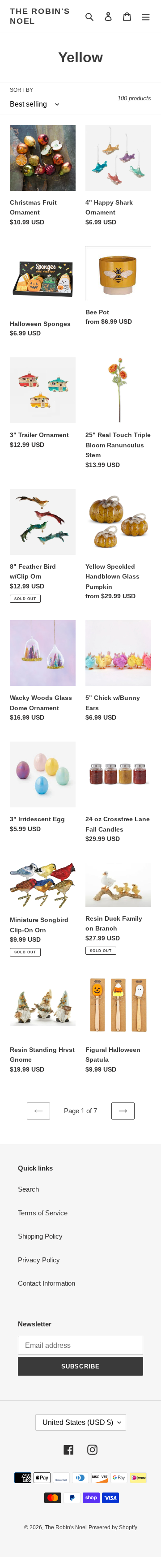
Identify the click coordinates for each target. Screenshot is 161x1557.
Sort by (21, 90)
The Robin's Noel (40, 16)
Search (28, 1189)
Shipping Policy (40, 1236)
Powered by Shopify (113, 1527)
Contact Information (46, 1283)
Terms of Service (43, 1213)
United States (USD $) (77, 1422)
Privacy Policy (39, 1260)
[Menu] (145, 16)
